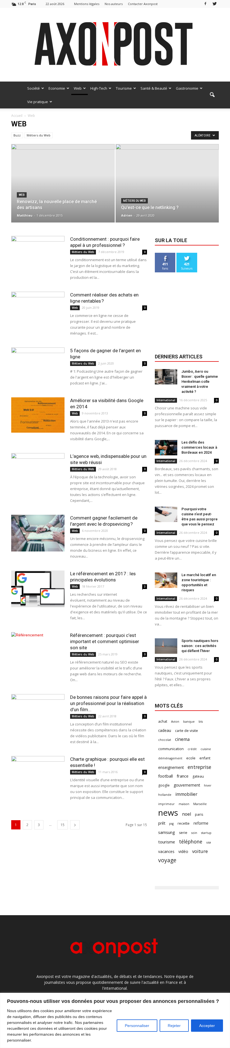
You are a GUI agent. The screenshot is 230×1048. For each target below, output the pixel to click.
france (182, 776)
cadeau (164, 730)
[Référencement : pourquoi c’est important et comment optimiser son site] (38, 650)
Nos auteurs (114, 4)
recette (184, 823)
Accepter (207, 1025)
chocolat (164, 740)
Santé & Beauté (154, 88)
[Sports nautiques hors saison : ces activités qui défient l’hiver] (166, 646)
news (168, 813)
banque (189, 722)
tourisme (166, 842)
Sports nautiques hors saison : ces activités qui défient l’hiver (199, 646)
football (165, 776)
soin (194, 833)
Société (33, 88)
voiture (200, 851)
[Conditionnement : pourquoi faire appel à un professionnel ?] (38, 254)
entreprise (199, 767)
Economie (57, 88)
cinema (182, 739)
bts (201, 722)
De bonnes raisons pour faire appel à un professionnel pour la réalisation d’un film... (108, 703)
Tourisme (124, 88)
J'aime (165, 255)
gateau (198, 776)
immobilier (186, 794)
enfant (204, 758)
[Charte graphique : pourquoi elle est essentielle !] (38, 772)
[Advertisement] (187, 312)
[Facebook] (205, 4)
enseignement (171, 767)
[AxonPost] (115, 45)
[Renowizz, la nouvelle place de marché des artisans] (63, 178)
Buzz (17, 135)
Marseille (200, 804)
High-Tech (98, 88)
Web (78, 88)
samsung (166, 832)
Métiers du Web (38, 135)
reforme (201, 823)
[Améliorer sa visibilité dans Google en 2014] (38, 415)
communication (171, 748)
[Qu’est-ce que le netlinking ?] (167, 185)
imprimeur (166, 804)
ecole (191, 758)
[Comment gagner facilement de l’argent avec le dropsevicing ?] (38, 533)
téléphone (190, 842)
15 (63, 824)
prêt (161, 823)
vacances (166, 851)
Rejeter (174, 1025)
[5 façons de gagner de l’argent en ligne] (38, 365)
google (164, 785)
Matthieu (25, 215)
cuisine (206, 749)
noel (186, 814)
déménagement (170, 758)
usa (208, 842)
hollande (164, 795)
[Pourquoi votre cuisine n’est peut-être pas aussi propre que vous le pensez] (166, 514)
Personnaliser (137, 1025)
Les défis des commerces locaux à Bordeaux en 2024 (199, 447)
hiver (207, 785)
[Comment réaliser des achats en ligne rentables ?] (38, 310)
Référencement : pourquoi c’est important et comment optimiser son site (104, 641)
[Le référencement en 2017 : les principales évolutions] (38, 589)
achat (162, 721)
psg (171, 824)
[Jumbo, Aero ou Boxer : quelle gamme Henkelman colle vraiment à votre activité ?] (166, 376)
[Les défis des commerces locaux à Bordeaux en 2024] (166, 447)
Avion (175, 722)
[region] (115, 1020)
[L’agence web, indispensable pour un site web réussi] (38, 471)
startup (206, 833)
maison (184, 804)
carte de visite (186, 730)
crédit (192, 749)
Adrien (126, 215)
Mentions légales (86, 4)
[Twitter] (214, 4)
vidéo (183, 851)
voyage (167, 860)
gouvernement (187, 785)
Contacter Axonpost (143, 4)
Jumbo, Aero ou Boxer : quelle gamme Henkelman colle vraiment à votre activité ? (199, 381)
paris (199, 814)
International (166, 400)
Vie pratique (37, 101)
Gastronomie (187, 88)
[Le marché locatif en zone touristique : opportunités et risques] (166, 580)
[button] (212, 95)
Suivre (187, 255)
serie (183, 832)
